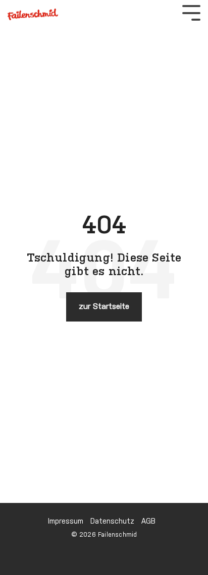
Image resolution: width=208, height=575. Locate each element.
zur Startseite (104, 306)
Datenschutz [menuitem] (112, 521)
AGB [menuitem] (148, 521)
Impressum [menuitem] (65, 521)
